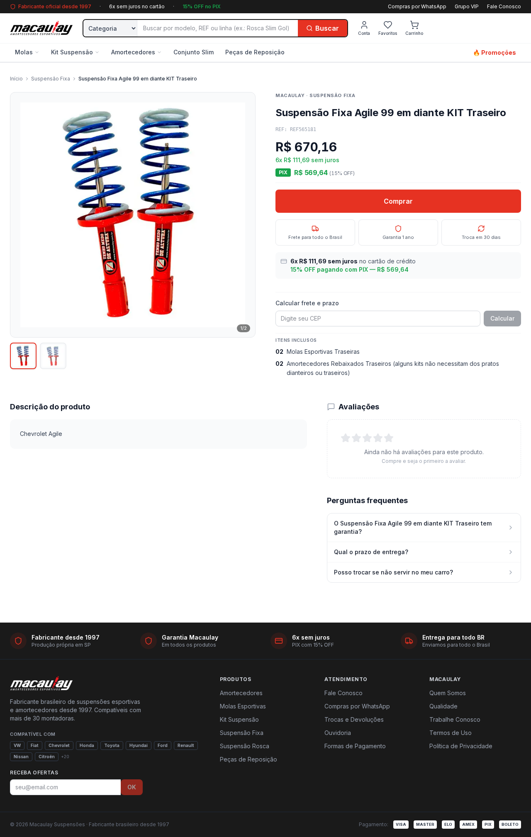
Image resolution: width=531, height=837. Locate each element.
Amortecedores (133, 52)
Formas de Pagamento (355, 745)
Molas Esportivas (243, 706)
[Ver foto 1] (23, 356)
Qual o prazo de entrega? (371, 551)
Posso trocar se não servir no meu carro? (393, 572)
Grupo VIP (467, 6)
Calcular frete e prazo (307, 303)
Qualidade (443, 706)
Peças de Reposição (255, 52)
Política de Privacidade (460, 745)
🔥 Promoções (494, 52)
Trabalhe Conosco (454, 719)
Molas (24, 52)
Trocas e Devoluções (354, 719)
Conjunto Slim (193, 52)
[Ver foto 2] (53, 356)
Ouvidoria (337, 732)
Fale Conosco (504, 6)
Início (16, 78)
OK (131, 787)
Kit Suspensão (72, 52)
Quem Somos (447, 692)
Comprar (398, 201)
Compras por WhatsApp (417, 6)
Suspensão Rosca (244, 745)
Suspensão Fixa (50, 78)
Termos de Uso (450, 732)
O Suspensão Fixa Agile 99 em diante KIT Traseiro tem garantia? (413, 527)
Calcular (502, 318)
